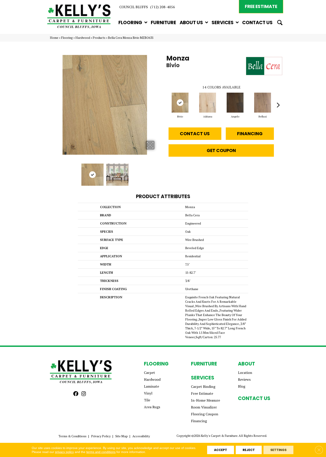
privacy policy (64, 452)
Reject (249, 450)
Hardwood (82, 38)
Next (157, 172)
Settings (278, 450)
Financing (250, 134)
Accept (220, 450)
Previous (52, 172)
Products (99, 38)
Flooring (67, 38)
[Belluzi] (262, 103)
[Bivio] (180, 103)
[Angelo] (235, 103)
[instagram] (83, 394)
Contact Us (195, 134)
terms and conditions (101, 452)
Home (54, 38)
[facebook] (75, 394)
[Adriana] (207, 103)
